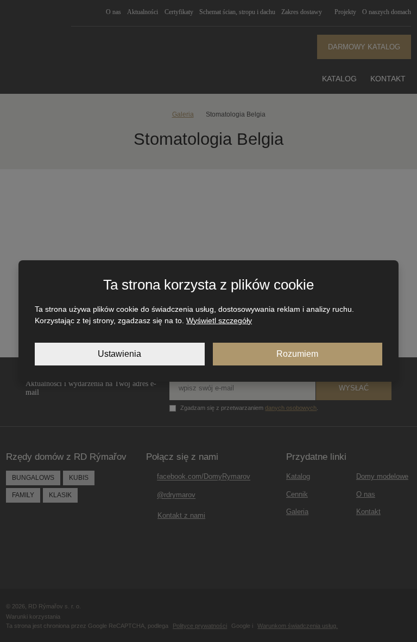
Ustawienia (119, 353)
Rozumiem (297, 353)
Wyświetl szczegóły (219, 320)
